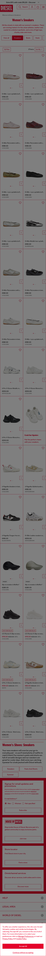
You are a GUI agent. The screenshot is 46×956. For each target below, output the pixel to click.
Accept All (23, 946)
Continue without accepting (23, 952)
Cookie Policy (21, 939)
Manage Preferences (26, 936)
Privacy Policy (7, 939)
